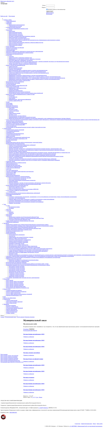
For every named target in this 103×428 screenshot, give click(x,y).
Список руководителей (11, 300)
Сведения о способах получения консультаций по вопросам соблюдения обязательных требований (32, 158)
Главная (2, 317)
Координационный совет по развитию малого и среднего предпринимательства (28, 70)
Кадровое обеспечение (11, 139)
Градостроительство (11, 233)
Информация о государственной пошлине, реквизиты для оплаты (24, 59)
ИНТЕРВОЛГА (13, 412)
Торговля (11, 112)
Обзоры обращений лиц (12, 310)
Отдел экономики (10, 46)
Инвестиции (9, 29)
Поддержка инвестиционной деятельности (19, 38)
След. (37, 397)
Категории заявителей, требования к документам (21, 60)
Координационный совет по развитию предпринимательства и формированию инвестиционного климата (34, 40)
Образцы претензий (13, 89)
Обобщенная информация (12, 222)
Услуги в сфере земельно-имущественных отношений (19, 294)
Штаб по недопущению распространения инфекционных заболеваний (23, 193)
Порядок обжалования (11, 309)
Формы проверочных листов (16, 147)
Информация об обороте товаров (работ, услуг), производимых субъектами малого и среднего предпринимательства (37, 78)
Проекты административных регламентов (16, 291)
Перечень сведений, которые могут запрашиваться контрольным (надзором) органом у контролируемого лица (35, 148)
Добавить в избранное (28, 336)
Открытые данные (10, 161)
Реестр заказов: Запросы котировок (14, 282)
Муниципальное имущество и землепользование (18, 176)
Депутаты (8, 209)
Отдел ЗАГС (9, 55)
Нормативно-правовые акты (16, 90)
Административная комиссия (13, 134)
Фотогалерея (9, 103)
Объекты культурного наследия (13, 258)
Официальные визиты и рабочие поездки (16, 162)
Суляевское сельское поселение (16, 275)
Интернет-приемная (11, 305)
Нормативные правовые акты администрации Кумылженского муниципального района (27, 224)
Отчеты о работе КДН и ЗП (15, 100)
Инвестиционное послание (15, 41)
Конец (40, 397)
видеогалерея (9, 104)
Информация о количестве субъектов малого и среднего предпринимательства (28, 75)
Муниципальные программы (13, 83)
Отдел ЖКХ (9, 195)
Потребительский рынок (12, 107)
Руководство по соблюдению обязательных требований (22, 145)
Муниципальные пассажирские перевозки (16, 262)
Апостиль (11, 56)
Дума (4, 204)
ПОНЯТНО (31, 329)
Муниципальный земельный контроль (15, 143)
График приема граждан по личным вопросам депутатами (20, 220)
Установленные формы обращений (14, 308)
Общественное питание (14, 113)
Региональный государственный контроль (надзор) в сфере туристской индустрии (26, 127)
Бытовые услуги (13, 114)
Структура (8, 169)
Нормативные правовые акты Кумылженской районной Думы (24, 217)
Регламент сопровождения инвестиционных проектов (22, 36)
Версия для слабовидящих (9, 297)
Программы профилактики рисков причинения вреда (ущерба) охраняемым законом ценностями (32, 155)
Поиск (94, 423)
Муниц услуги (6, 289)
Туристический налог (11, 126)
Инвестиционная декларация (16, 35)
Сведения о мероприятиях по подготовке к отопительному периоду (25, 200)
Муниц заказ (6, 279)
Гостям (7, 102)
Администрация (7, 128)
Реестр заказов (9, 280)
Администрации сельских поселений (15, 129)
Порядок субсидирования (15, 69)
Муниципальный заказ (10, 317)
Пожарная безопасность (12, 163)
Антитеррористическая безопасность (15, 133)
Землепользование (13, 181)
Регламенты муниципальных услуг (14, 230)
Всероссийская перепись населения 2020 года (17, 185)
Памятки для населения (14, 203)
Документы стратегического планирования (16, 123)
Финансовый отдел (10, 174)
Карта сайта (99, 423)
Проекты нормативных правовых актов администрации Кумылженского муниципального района (29, 225)
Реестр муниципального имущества (17, 179)
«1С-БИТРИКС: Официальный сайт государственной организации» (86, 426)
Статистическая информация (13, 167)
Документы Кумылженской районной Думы (19, 219)
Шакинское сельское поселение (16, 276)
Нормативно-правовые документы (17, 186)
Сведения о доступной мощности (17, 198)
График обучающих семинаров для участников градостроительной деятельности (28, 251)
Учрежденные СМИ (11, 172)
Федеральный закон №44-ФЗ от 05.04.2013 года (17, 287)
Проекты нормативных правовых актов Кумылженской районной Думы (26, 218)
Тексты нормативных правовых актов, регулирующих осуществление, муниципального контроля (32, 153)
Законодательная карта (11, 311)
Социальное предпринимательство (14, 54)
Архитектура (12, 236)
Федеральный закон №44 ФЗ (30, 330)
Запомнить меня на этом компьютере (56, 9)
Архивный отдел (10, 132)
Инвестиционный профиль (15, 45)
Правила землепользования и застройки (18, 241)
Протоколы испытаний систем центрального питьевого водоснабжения (26, 201)
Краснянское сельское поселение (17, 270)
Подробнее (26, 329)
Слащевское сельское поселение (16, 273)
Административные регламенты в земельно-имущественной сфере (25, 184)
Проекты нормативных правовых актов (18, 28)
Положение (12, 95)
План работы (12, 98)
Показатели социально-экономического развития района (19, 52)
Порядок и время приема (12, 306)
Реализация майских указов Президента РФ (16, 85)
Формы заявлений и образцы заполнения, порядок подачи (23, 64)
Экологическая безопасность (13, 175)
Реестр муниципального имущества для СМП (20, 177)
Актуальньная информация (12, 131)
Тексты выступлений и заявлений (14, 301)
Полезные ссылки (13, 109)
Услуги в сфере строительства (13, 292)
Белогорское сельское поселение (16, 266)
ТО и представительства (12, 170)
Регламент (11, 208)
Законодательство (13, 66)
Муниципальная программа (15, 67)
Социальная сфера (10, 50)
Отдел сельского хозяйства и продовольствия (17, 190)
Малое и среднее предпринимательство (15, 65)
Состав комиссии (13, 96)
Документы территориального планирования (20, 239)
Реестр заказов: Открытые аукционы (15, 284)
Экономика (9, 23)
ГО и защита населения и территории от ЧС (16, 138)
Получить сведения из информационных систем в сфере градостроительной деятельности (30, 248)
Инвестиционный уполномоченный (17, 37)
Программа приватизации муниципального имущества (22, 180)
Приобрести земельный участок (16, 243)
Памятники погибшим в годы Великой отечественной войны (23, 260)
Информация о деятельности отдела (17, 88)
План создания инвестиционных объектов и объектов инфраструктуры (26, 42)
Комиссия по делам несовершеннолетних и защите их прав (20, 94)
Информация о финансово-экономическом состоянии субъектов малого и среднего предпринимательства (34, 79)
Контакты (8, 141)
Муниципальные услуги (15, 74)
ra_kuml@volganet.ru (43, 407)
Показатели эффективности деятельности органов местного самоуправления (24, 51)
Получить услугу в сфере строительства (18, 244)
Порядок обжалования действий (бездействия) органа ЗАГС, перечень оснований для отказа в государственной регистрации (39, 61)
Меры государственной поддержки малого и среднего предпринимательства (27, 71)
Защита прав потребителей (12, 86)
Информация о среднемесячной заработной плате (18, 137)
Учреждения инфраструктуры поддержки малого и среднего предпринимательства (29, 72)
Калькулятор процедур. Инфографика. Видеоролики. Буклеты (24, 252)
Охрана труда (12, 191)
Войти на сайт (4, 16)
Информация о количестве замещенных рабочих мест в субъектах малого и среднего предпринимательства (34, 76)
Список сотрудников (14, 110)
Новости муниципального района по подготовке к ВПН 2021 (24, 189)
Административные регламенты (14, 290)
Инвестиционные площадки (16, 43)
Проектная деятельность (12, 105)
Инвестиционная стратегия (15, 33)
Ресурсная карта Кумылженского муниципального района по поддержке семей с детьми (27, 263)
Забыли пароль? (50, 12)
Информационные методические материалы (19, 91)
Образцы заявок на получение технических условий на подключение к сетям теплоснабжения (31, 199)
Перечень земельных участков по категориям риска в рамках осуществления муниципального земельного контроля (36, 150)
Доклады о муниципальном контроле (18, 146)
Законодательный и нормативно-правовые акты (20, 57)
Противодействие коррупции (13, 165)
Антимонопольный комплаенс (13, 27)
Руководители (6, 299)
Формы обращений (10, 232)
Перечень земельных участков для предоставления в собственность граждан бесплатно (30, 182)
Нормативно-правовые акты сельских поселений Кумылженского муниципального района (28, 265)
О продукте (77, 423)
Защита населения (10, 136)
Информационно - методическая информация (20, 99)
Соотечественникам (11, 84)
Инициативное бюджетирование (17, 24)
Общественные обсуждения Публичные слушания (21, 237)
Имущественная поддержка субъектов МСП (19, 80)
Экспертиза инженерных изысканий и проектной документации (24, 247)
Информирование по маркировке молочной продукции (22, 117)
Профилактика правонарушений (14, 166)
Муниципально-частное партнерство (15, 81)
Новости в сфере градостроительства (18, 238)
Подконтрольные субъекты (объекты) (18, 151)
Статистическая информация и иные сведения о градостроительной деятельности (28, 249)
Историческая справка (14, 206)
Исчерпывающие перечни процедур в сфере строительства (23, 246)
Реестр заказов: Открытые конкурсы (15, 285)
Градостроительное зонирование (17, 234)
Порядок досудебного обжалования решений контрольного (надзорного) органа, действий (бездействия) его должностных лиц (39, 152)
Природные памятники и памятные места (19, 261)
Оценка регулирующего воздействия (15, 47)
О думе (8, 205)
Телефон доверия (10, 313)
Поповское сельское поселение (16, 272)
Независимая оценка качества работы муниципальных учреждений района (24, 142)
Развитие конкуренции (11, 48)
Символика (9, 22)
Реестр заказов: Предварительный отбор (15, 286)
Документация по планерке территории (18, 242)
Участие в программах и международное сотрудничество (20, 171)
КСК (4, 296)
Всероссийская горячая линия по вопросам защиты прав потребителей (26, 93)
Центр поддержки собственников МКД (15, 124)
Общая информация (11, 21)
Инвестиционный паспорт (15, 32)
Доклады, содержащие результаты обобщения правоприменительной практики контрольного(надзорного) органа (36, 156)
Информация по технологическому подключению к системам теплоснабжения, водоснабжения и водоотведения (33, 257)
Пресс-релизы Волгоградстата (16, 188)
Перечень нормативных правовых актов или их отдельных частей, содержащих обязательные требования (34, 160)
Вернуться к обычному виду (7, 1)
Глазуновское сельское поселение (17, 268)
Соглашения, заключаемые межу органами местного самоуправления (22, 277)
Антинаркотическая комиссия (13, 194)
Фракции (11, 212)
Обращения (6, 304)
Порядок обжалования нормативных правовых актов (19, 229)
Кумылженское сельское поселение (17, 271)
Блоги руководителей (11, 303)
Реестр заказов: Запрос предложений (15, 281)
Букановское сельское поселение (17, 267)
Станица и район (7, 19)
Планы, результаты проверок (16, 157)
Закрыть (2, 2)
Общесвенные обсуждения (15, 26)
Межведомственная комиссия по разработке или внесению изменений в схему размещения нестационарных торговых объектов (39, 118)
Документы (9, 215)
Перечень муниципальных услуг (14, 295)
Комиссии (11, 213)
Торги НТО (12, 108)
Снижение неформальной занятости (14, 122)
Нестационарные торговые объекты (17, 115)
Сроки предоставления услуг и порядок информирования (23, 62)
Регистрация (49, 14)
